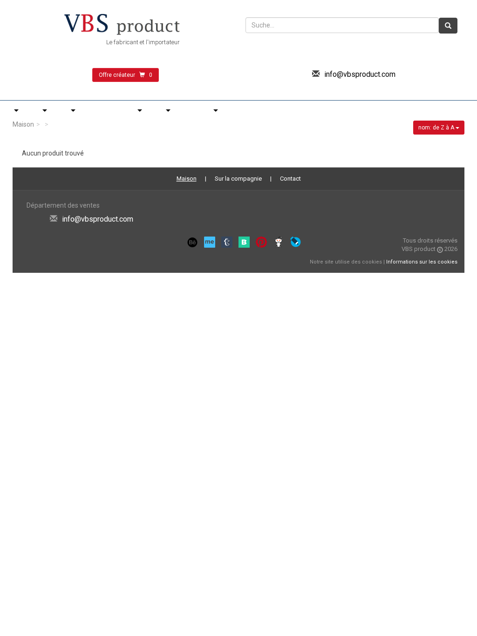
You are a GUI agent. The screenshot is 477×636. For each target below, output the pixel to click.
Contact (290, 178)
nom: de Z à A (437, 127)
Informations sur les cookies (421, 262)
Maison (23, 124)
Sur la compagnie (238, 178)
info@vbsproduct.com (359, 74)
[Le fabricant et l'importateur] (122, 25)
